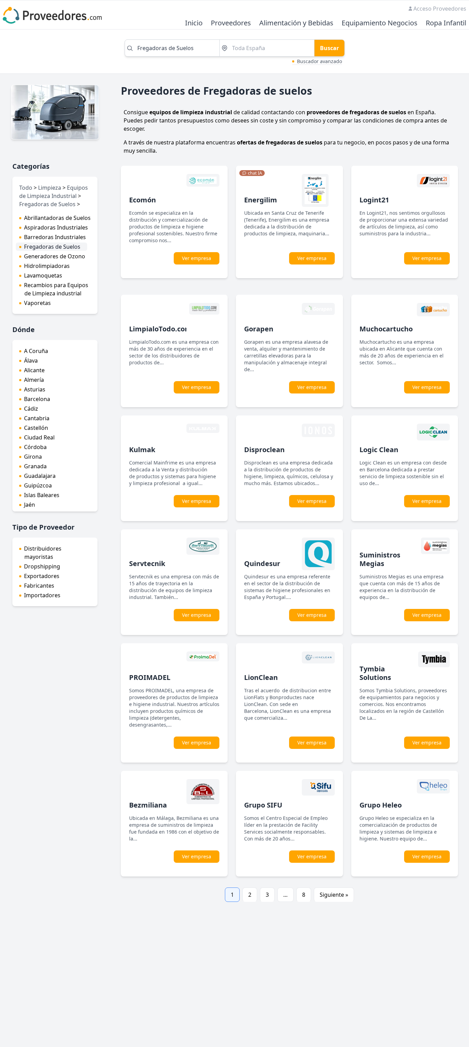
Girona (33, 456)
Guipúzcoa (38, 485)
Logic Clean (378, 449)
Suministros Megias (379, 559)
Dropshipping (42, 566)
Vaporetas (37, 303)
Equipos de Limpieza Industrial (53, 192)
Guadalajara (40, 476)
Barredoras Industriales (55, 237)
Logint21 (374, 199)
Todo (25, 187)
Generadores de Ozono (54, 256)
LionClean (261, 677)
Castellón (36, 428)
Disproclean (264, 449)
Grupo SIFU (263, 805)
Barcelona (37, 399)
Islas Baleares (41, 495)
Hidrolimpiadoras (47, 266)
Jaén (29, 504)
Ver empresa (196, 258)
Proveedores (231, 23)
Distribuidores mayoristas (42, 553)
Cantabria (36, 418)
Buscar (329, 48)
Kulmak (142, 449)
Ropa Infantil (446, 23)
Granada (35, 466)
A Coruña (36, 351)
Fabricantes (39, 585)
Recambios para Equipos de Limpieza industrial (56, 289)
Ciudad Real (39, 437)
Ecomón (142, 199)
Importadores (42, 595)
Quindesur (262, 563)
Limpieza (49, 187)
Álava (31, 360)
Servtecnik (147, 563)
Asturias (34, 389)
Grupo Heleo (380, 805)
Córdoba (35, 447)
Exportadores (41, 576)
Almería (34, 380)
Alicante (34, 370)
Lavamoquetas (43, 275)
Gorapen (258, 328)
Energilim (260, 199)
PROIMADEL (149, 677)
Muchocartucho (386, 328)
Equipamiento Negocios (379, 23)
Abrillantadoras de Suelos (57, 218)
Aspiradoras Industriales (56, 227)
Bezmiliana (148, 805)
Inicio (194, 23)
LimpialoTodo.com (160, 328)
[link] (252, 173)
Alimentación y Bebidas (296, 23)
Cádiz (31, 408)
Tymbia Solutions (375, 673)
